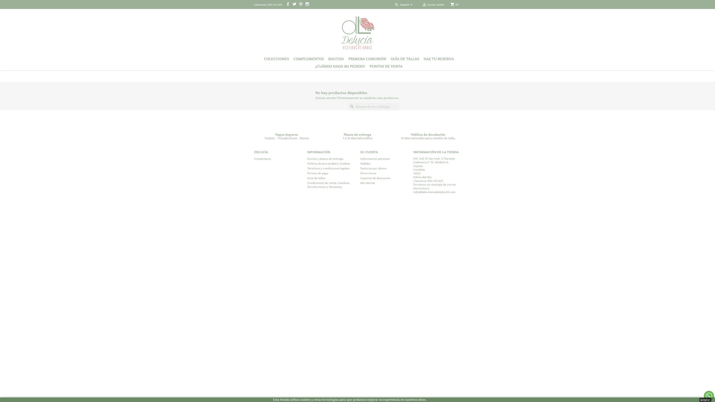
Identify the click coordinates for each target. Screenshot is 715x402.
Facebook (287, 4)
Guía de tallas (405, 59)
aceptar (705, 399)
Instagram (307, 4)
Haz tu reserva (439, 59)
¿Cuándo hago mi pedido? (340, 66)
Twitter (294, 4)
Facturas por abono (373, 168)
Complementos (308, 59)
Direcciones (368, 173)
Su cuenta (369, 152)
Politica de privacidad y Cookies (328, 163)
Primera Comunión (367, 59)
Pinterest (300, 4)
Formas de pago (317, 173)
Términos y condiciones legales (328, 168)
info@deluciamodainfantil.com (434, 192)
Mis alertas (367, 182)
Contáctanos (262, 158)
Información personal (375, 158)
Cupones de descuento (375, 178)
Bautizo (336, 59)
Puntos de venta (386, 66)
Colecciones (276, 59)
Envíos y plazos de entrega (325, 158)
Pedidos (365, 163)
